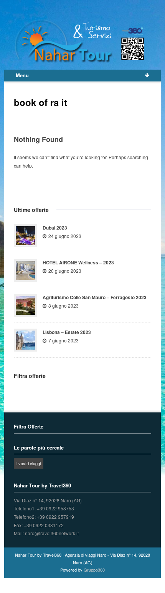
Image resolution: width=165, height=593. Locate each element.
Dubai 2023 (55, 227)
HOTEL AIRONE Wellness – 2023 (78, 262)
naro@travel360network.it (52, 533)
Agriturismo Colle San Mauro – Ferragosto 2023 (95, 297)
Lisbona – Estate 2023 (67, 332)
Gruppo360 (94, 570)
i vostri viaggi (28, 463)
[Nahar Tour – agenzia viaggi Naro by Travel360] (83, 41)
